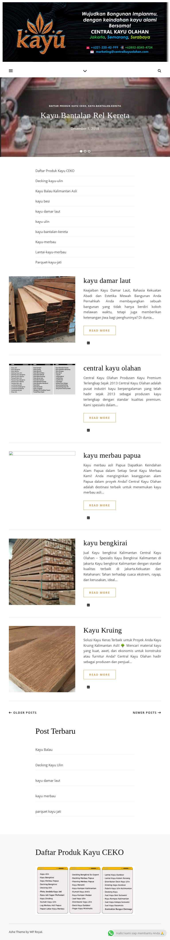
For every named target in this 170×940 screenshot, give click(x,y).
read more (99, 330)
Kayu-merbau (45, 242)
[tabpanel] (85, 117)
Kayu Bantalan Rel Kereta (85, 115)
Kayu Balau (43, 749)
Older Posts (24, 713)
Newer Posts (145, 713)
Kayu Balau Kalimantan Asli (56, 191)
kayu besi (42, 201)
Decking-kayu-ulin (49, 181)
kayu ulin (42, 221)
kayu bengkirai (105, 543)
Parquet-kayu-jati (48, 262)
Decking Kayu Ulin (49, 765)
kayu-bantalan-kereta (104, 105)
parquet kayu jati (48, 811)
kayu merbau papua (112, 455)
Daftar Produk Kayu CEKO (67, 105)
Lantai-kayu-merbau (50, 252)
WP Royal (36, 932)
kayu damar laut (47, 211)
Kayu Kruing (102, 630)
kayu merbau (45, 796)
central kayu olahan (112, 368)
